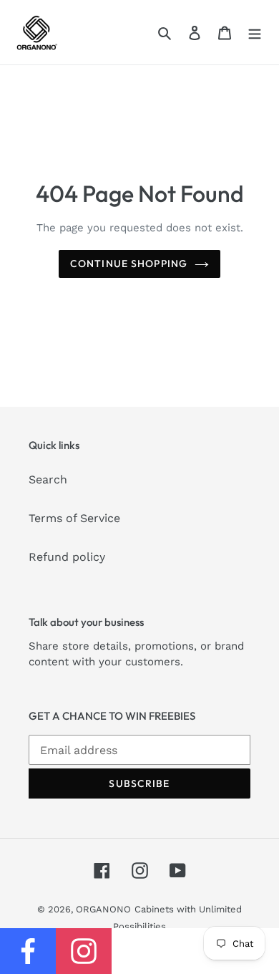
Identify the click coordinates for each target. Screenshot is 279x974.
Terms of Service (74, 518)
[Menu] (255, 32)
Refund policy (67, 557)
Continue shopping (128, 263)
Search (48, 479)
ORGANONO (103, 909)
